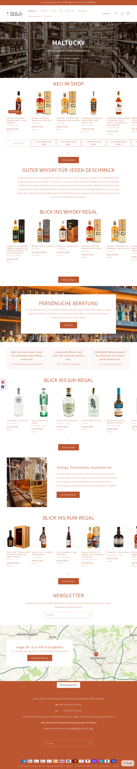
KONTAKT (68, 325)
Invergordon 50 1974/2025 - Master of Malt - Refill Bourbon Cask (92, 120)
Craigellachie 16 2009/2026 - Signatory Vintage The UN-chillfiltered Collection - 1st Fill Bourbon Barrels (18, 249)
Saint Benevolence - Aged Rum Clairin (67, 553)
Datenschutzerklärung (55, 766)
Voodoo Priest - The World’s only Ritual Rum (42, 553)
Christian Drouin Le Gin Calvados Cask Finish (116, 421)
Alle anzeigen (68, 160)
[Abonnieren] (89, 615)
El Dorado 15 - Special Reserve (118, 552)
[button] (32, 10)
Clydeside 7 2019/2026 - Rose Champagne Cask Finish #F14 (68, 119)
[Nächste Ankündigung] (129, 2)
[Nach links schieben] (63, 153)
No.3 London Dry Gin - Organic (40, 421)
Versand (116, 766)
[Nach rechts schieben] (74, 153)
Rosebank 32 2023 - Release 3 (43, 246)
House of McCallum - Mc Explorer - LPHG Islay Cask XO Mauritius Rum (93, 554)
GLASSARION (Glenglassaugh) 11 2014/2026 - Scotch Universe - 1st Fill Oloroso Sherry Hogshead (118, 121)
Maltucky (27, 766)
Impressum (69, 766)
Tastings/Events (68, 494)
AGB (95, 766)
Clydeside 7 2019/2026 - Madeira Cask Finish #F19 (41, 119)
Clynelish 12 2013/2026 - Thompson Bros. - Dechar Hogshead (17, 120)
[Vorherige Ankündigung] (8, 2)
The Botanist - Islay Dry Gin (17, 420)
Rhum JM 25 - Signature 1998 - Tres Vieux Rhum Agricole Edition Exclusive (19, 554)
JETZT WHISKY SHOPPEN (68, 58)
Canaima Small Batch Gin (67, 420)
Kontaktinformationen (84, 766)
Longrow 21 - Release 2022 (67, 246)
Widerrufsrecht (105, 766)
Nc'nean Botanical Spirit (91, 420)
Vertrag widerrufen (68, 684)
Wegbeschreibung (39, 658)
